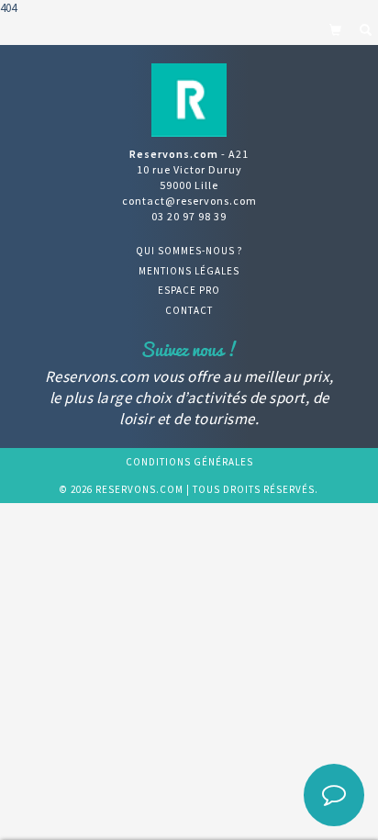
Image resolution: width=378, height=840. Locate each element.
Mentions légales (189, 270)
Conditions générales (189, 461)
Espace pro (189, 290)
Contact (189, 310)
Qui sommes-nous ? (189, 250)
